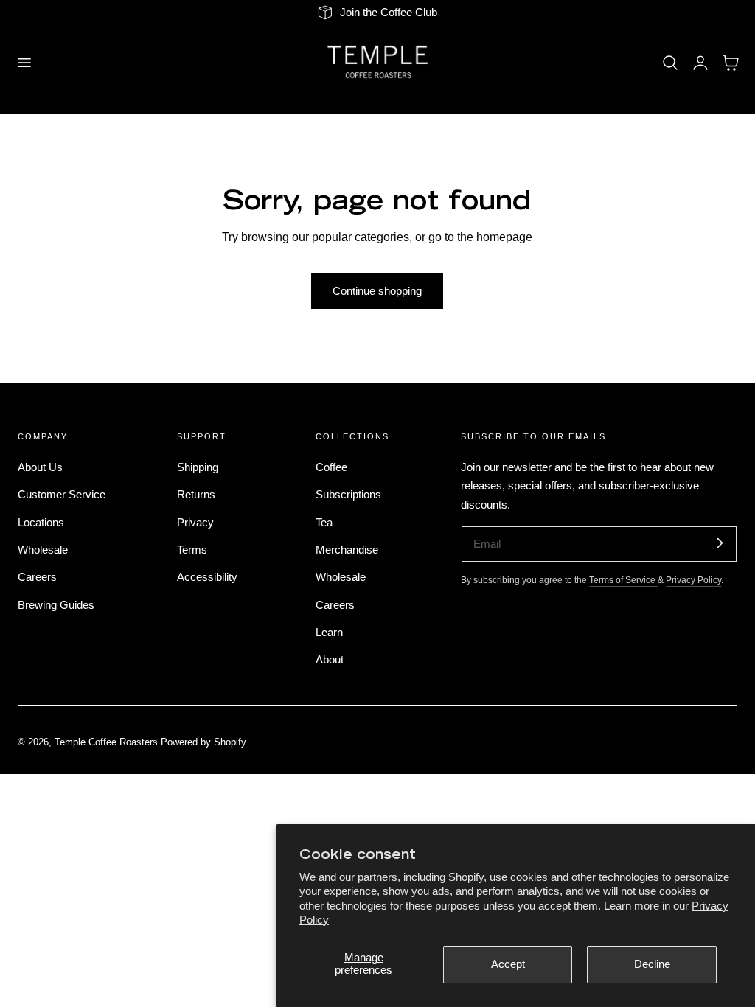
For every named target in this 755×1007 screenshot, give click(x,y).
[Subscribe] (719, 543)
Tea (324, 523)
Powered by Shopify (203, 742)
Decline (652, 964)
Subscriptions (348, 495)
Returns (196, 495)
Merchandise (347, 550)
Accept (508, 964)
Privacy (195, 523)
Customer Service (61, 495)
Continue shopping (377, 291)
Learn (329, 632)
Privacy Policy (693, 580)
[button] (23, 62)
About (330, 660)
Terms (192, 550)
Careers (37, 577)
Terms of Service (623, 580)
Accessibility (207, 577)
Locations (41, 523)
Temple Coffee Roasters (106, 742)
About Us (40, 467)
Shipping (197, 467)
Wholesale (43, 550)
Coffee (331, 467)
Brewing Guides (56, 605)
